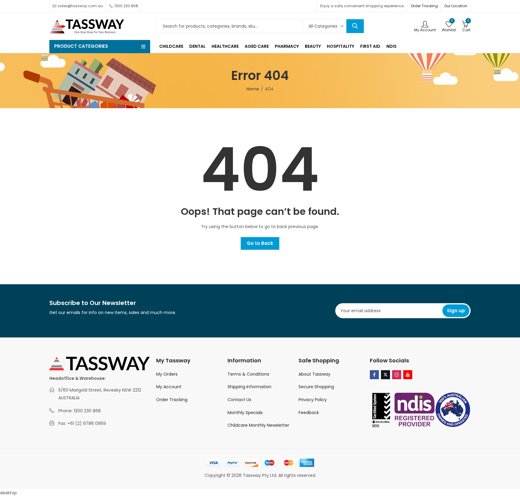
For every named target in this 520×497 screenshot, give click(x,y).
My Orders (167, 374)
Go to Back (260, 243)
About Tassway (314, 374)
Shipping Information (249, 387)
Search (355, 26)
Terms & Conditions (248, 374)
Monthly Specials (245, 413)
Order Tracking (424, 5)
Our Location (455, 5)
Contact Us (239, 400)
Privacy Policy (313, 400)
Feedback (309, 413)
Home (252, 89)
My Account (168, 387)
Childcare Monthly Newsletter (258, 425)
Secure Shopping (316, 387)
